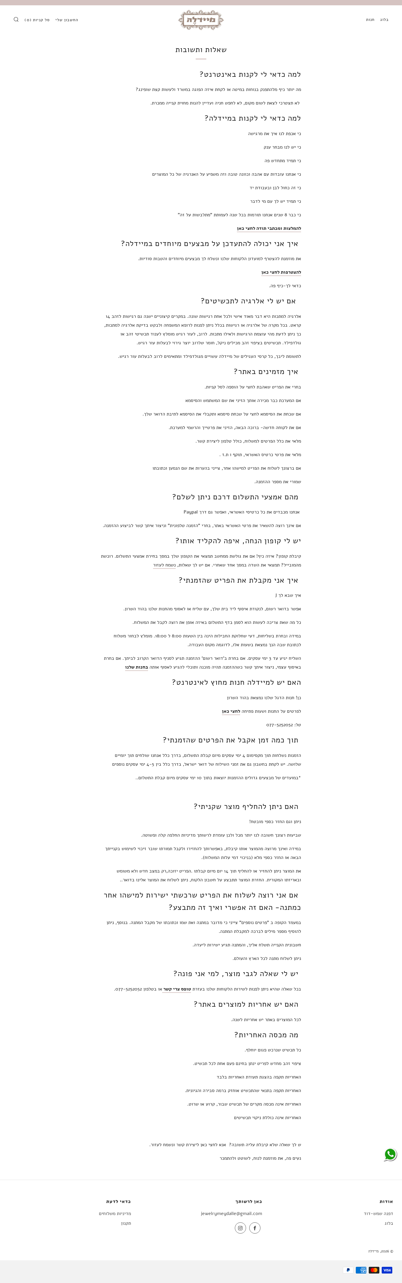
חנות (370, 19)
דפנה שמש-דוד (378, 1213)
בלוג (384, 19)
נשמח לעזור (164, 565)
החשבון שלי (66, 20)
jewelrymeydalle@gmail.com (231, 1213)
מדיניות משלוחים (115, 1213)
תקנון (126, 1223)
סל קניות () (37, 20)
